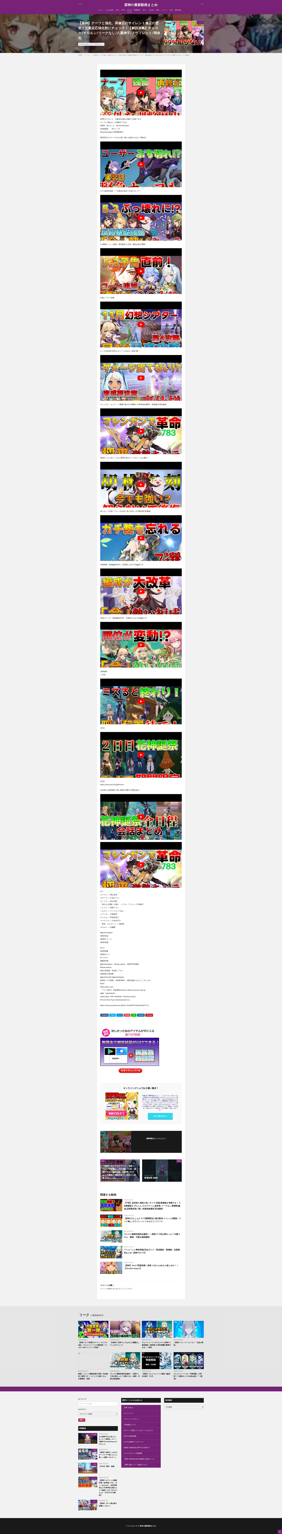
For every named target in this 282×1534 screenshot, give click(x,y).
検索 (81, 1419)
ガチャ (144, 10)
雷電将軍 (137, 10)
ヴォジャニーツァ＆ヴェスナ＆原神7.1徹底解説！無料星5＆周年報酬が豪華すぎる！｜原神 (156, 1345)
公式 (171, 10)
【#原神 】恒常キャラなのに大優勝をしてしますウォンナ (125, 1344)
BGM (123, 10)
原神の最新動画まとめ (141, 5)
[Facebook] (104, 1015)
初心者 (151, 10)
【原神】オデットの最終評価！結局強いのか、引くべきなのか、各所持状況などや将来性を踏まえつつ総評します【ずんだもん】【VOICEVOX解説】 (108, 1488)
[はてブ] (119, 1015)
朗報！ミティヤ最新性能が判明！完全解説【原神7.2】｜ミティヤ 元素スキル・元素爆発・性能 (93, 1376)
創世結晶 (178, 10)
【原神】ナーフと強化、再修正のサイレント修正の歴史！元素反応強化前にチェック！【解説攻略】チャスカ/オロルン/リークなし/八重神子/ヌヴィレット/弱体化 (141, 55)
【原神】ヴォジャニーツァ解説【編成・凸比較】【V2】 (157, 1375)
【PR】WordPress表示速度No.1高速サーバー (139, 1459)
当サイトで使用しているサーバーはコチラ (138, 1430)
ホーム (101, 10)
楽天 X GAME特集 (130, 1436)
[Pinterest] (149, 1015)
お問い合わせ (128, 1407)
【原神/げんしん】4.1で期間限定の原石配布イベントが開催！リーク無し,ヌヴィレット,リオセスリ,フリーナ (152, 1220)
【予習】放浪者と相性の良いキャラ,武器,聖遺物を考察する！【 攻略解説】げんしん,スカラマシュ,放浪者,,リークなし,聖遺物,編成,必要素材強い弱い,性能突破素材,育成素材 (152, 1206)
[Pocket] (127, 1015)
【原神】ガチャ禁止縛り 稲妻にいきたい (108, 1505)
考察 (157, 10)
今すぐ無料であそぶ (160, 1116)
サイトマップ (128, 1413)
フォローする (156, 1141)
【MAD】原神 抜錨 (106, 1466)
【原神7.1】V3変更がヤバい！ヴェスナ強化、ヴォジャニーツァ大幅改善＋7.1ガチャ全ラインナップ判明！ (93, 1345)
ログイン (120, 1289)
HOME (80, 55)
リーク (129, 10)
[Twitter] (112, 1015)
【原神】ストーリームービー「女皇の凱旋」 (188, 1344)
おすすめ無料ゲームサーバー (134, 1442)
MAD (117, 10)
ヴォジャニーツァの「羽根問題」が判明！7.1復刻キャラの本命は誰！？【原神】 (188, 1376)
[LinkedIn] (141, 1015)
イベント (164, 10)
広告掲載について (130, 1425)
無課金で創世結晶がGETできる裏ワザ (137, 1447)
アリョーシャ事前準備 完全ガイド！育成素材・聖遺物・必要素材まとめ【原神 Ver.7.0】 (152, 1251)
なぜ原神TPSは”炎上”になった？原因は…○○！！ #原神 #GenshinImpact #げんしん (108, 1440)
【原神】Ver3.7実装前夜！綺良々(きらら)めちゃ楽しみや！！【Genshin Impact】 (151, 1267)
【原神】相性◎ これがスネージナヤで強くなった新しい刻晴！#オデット (108, 1455)
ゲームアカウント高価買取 (133, 1453)
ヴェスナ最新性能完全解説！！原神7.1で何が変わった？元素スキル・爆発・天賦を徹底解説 (152, 1235)
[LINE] (133, 1015)
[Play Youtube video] (141, 92)
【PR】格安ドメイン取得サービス (135, 1465)
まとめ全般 (109, 10)
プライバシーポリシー (131, 1419)
